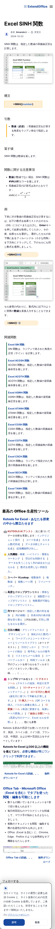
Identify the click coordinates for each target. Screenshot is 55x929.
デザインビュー (17, 634)
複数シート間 (25, 581)
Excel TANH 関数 (18, 488)
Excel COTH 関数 (18, 440)
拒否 (37, 922)
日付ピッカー (28, 647)
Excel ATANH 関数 (18, 408)
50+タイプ (34, 687)
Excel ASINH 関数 (18, 392)
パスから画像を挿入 (26, 704)
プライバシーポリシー (18, 914)
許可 (14, 922)
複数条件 (36, 577)
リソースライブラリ (26, 642)
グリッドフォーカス (33, 629)
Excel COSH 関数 (18, 424)
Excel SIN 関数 (16, 344)
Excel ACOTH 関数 (18, 376)
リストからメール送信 (28, 655)
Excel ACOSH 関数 (18, 360)
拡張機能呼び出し (26, 548)
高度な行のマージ (20, 717)
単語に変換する (30, 709)
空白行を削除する (35, 558)
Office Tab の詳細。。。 (20, 857)
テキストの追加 (26, 683)
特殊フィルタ (37, 660)
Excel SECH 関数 (17, 472)
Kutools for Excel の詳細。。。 (22, 773)
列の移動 (20, 615)
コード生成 (32, 539)
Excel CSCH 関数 (18, 456)
